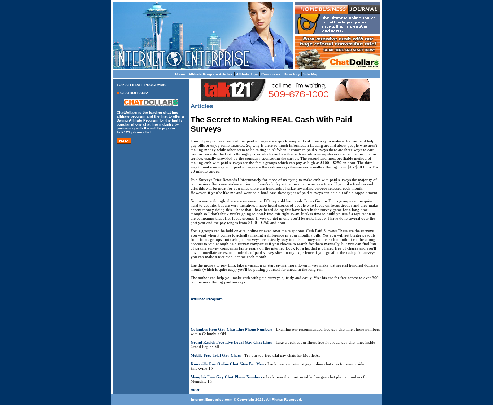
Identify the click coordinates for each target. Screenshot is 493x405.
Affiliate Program (207, 299)
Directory (292, 74)
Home (180, 74)
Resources (270, 74)
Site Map (310, 74)
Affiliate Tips (247, 74)
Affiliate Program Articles (210, 74)
